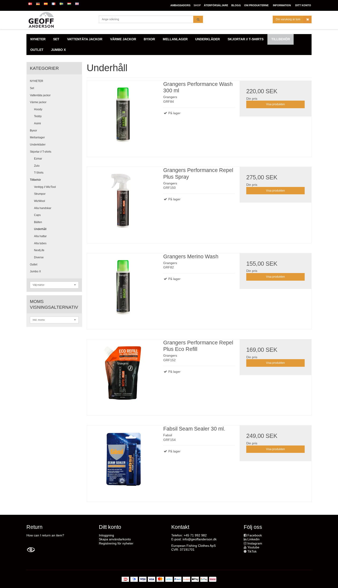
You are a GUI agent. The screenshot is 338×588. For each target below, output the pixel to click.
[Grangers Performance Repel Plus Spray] (123, 203)
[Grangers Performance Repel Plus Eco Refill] (123, 375)
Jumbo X (35, 271)
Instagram (254, 543)
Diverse (39, 257)
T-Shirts (38, 172)
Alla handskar (42, 208)
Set (32, 88)
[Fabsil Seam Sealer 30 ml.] (123, 461)
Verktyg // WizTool (45, 187)
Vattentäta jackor (40, 95)
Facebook (254, 535)
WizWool (39, 201)
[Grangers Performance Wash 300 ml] (123, 117)
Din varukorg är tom (288, 19)
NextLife (39, 250)
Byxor (33, 130)
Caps (37, 215)
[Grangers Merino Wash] (123, 289)
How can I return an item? (45, 535)
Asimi (37, 123)
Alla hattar (40, 236)
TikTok (252, 551)
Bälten (38, 222)
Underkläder (38, 144)
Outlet (33, 264)
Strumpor (40, 193)
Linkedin (253, 539)
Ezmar (38, 158)
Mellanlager (37, 137)
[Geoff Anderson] (60, 20)
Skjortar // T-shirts (40, 151)
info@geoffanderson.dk (200, 539)
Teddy (38, 116)
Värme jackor (38, 102)
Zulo (37, 165)
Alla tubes (40, 243)
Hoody (38, 109)
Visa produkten (275, 104)
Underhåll (40, 229)
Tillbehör (35, 179)
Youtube (253, 547)
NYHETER (36, 81)
